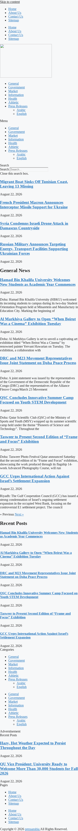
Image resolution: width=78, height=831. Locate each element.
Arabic (21, 110)
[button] (39, 121)
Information (16, 95)
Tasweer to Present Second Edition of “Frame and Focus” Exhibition (38, 439)
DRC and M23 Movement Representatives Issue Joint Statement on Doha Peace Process (38, 360)
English (22, 114)
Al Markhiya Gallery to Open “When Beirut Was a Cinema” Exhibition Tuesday (38, 321)
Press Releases (17, 106)
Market (13, 91)
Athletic (13, 102)
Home (12, 9)
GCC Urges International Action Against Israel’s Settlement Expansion (34, 478)
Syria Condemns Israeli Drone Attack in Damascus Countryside (34, 225)
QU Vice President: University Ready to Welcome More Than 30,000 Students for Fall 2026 (39, 768)
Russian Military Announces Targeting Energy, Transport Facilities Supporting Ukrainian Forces (34, 249)
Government (16, 87)
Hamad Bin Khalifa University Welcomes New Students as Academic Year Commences (38, 282)
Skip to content (10, 2)
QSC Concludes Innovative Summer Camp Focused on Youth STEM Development (37, 399)
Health (12, 98)
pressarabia (32, 829)
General (13, 83)
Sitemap (13, 20)
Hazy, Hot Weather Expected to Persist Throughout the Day (33, 745)
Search (4, 169)
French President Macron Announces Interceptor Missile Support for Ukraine (34, 204)
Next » (19, 514)
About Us (14, 12)
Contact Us (15, 16)
